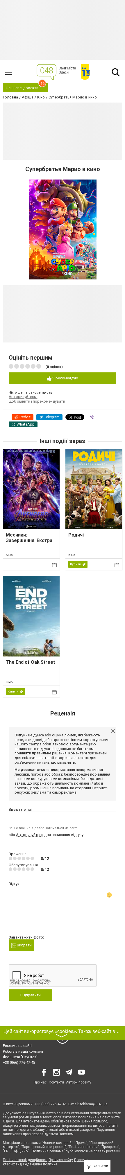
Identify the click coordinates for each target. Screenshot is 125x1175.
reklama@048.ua (94, 1104)
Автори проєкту (78, 1082)
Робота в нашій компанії (23, 1052)
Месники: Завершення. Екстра (29, 537)
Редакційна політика (40, 1164)
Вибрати (24, 945)
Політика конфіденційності (25, 1160)
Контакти (56, 1082)
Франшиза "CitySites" (20, 1057)
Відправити (30, 995)
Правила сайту (61, 1160)
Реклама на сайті (17, 1046)
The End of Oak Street (30, 662)
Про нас (40, 1082)
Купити (75, 564)
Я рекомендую (64, 378)
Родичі (76, 535)
